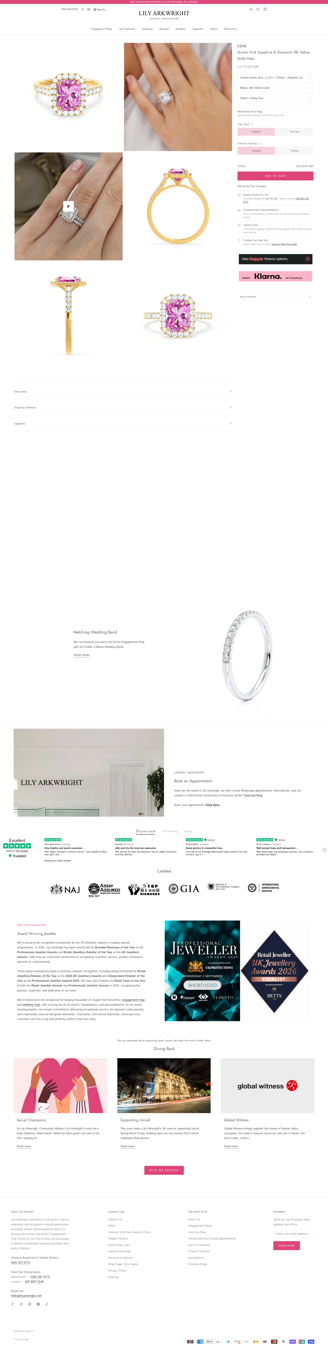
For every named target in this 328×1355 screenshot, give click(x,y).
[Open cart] (265, 9)
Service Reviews (199, 1245)
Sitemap (113, 1277)
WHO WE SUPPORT (164, 1170)
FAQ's (112, 1225)
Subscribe (286, 1246)
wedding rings (31, 1004)
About (213, 29)
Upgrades (198, 29)
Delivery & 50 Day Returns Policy (129, 1232)
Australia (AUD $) (23, 1331)
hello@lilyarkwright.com (26, 1295)
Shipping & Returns (25, 407)
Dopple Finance (118, 1238)
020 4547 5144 (34, 1281)
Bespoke (164, 29)
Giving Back (196, 1257)
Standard (256, 131)
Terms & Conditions (120, 1257)
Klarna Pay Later (118, 1245)
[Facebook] (12, 1304)
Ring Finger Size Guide (123, 1264)
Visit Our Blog (197, 1232)
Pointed (295, 150)
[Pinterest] (29, 1304)
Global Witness (236, 1120)
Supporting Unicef (135, 1120)
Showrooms (230, 29)
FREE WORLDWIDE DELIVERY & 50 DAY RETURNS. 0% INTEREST (164, 2)
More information (248, 296)
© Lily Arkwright (21, 1339)
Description (21, 391)
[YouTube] (38, 1304)
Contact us (115, 1219)
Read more (24, 1146)
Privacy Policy (117, 1270)
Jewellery (181, 29)
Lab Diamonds (127, 29)
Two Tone (294, 131)
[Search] (258, 8)
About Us (194, 1219)
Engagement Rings (101, 29)
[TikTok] (46, 1304)
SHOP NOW (81, 655)
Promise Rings (197, 1264)
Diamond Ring (253, 795)
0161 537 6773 (70, 9)
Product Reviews (199, 1251)
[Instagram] (21, 1304)
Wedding (147, 29)
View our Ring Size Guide (284, 244)
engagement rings (133, 1000)
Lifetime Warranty (119, 1251)
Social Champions (31, 1120)
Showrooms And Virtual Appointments (212, 1238)
